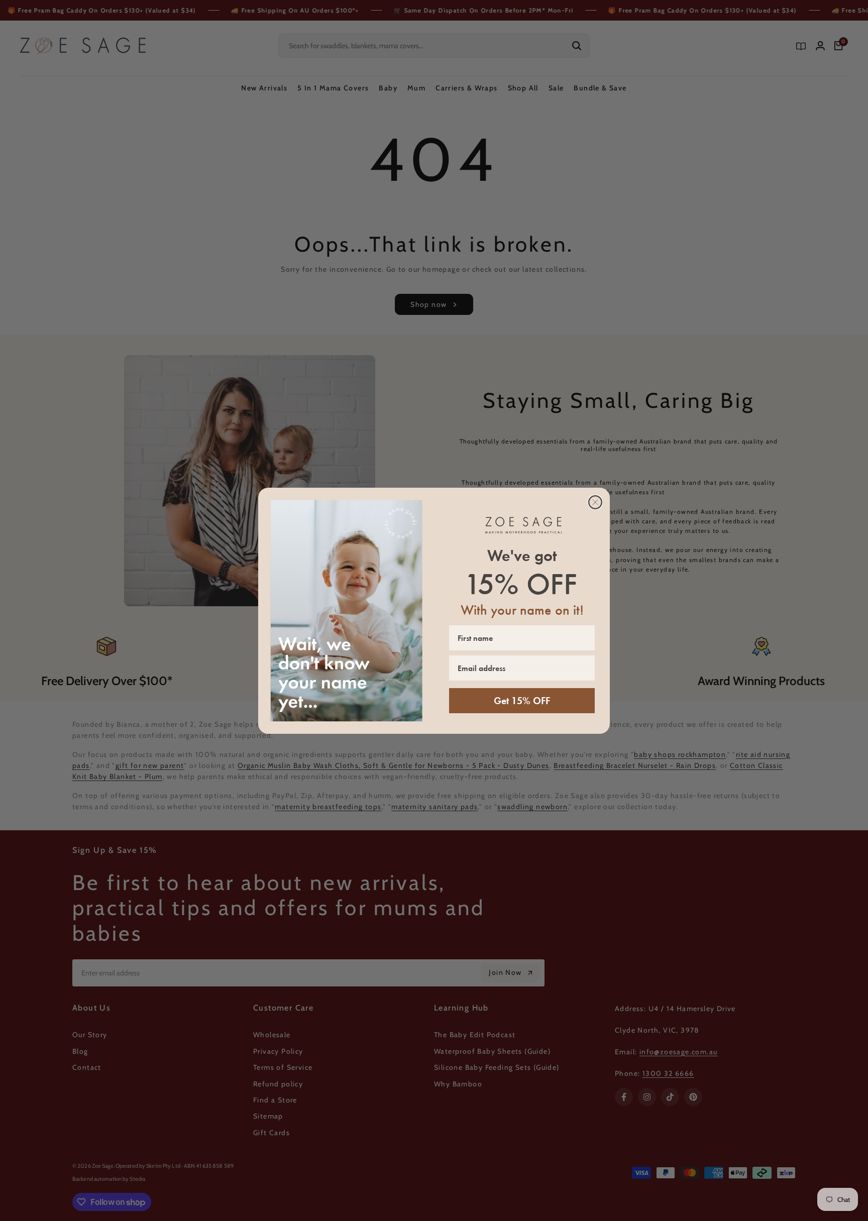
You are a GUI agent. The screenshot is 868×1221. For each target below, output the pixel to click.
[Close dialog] (595, 502)
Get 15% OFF (522, 701)
